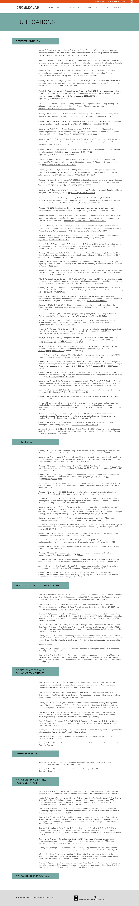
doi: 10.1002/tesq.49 (80, 392)
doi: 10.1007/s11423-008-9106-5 (95, 494)
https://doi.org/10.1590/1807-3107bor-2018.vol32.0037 (85, 221)
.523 (116, 561)
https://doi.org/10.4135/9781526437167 (53, 240)
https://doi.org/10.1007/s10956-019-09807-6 (76, 185)
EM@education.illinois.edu (44, 897)
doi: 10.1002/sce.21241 (52, 266)
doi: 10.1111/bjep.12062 (65, 324)
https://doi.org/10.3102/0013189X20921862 (59, 165)
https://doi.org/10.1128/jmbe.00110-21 (53, 98)
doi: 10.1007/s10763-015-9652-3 (51, 274)
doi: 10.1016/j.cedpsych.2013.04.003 (96, 366)
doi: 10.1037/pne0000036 (97, 301)
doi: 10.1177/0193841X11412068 (85, 418)
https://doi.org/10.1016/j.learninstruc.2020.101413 (89, 124)
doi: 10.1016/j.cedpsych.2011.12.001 (96, 407)
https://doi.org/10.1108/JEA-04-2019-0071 (79, 175)
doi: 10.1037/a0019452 (80, 461)
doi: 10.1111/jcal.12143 (95, 283)
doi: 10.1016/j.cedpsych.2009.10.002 (107, 468)
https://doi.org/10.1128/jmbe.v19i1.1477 (91, 231)
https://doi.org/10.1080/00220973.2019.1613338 (78, 134)
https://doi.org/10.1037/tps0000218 (81, 193)
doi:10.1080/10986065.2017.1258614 (58, 257)
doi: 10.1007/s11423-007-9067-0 (72, 503)
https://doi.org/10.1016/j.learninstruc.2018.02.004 (96, 210)
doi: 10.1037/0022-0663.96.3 (103, 561)
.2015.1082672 (77, 333)
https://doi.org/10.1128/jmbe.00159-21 (62, 86)
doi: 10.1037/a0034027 (96, 357)
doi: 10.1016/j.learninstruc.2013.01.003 (101, 385)
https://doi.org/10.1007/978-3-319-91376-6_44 (64, 609)
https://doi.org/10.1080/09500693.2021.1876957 (57, 109)
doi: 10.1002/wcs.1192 (47, 398)
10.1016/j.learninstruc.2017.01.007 (74, 248)
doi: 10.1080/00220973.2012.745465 (60, 377)
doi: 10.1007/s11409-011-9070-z (85, 425)
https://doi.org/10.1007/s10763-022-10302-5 (93, 65)
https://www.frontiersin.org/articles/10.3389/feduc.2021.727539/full (72, 75)
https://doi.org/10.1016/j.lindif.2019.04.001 (84, 203)
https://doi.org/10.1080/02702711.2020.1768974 (57, 154)
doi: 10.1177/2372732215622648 (59, 292)
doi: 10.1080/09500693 (62, 333)
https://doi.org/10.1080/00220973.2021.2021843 (69, 55)
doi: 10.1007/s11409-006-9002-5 (94, 520)
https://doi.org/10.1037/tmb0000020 (56, 144)
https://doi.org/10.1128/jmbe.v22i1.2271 (99, 116)
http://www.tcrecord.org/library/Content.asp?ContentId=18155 (83, 316)
